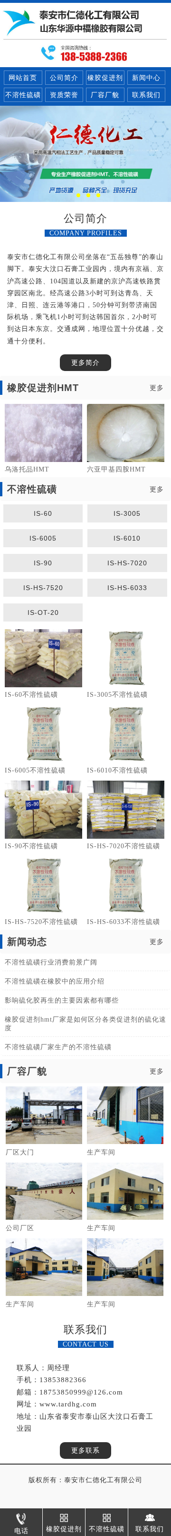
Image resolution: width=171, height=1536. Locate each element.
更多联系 (85, 1450)
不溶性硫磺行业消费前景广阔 (51, 962)
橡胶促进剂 (105, 77)
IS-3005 (127, 513)
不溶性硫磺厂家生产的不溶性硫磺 (58, 1047)
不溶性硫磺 (23, 95)
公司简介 (64, 77)
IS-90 (43, 563)
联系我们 (146, 95)
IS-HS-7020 (127, 563)
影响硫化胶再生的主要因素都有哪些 (62, 1000)
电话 (21, 1531)
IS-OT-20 (43, 612)
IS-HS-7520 (43, 588)
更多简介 (85, 362)
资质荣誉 (64, 95)
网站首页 (23, 77)
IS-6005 (43, 538)
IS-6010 (127, 538)
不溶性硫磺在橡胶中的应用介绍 (54, 981)
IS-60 (43, 513)
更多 (157, 388)
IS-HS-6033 (127, 588)
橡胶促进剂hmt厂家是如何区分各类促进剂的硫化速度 (85, 1024)
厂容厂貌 (105, 95)
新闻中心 (146, 77)
